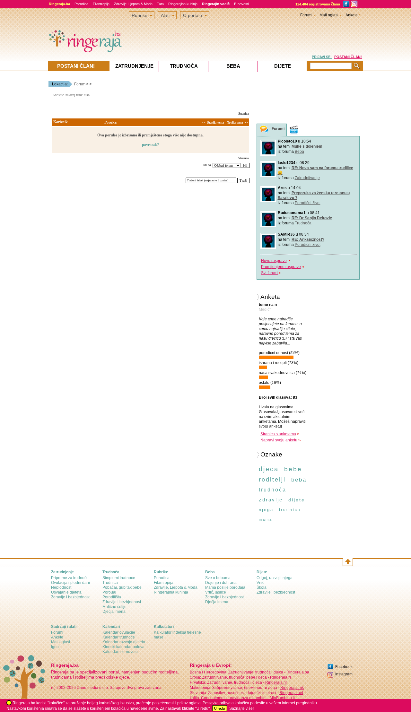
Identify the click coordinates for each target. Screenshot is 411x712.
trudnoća (272, 489)
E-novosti (241, 4)
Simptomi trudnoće (118, 578)
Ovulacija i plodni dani (70, 582)
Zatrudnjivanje (307, 178)
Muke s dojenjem (307, 146)
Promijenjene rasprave (281, 267)
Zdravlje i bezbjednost (70, 597)
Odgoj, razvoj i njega (275, 578)
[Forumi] (264, 130)
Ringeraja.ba (297, 672)
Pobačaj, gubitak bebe (122, 587)
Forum (79, 84)
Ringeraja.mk (292, 687)
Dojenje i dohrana (221, 582)
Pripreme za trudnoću (70, 578)
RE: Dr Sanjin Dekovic (312, 218)
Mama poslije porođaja (225, 587)
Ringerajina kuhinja (182, 4)
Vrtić (260, 582)
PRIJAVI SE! (322, 57)
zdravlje (271, 499)
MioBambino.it (282, 698)
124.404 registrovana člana (317, 4)
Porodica (81, 4)
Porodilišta (111, 597)
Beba (299, 151)
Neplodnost (61, 587)
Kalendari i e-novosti (120, 651)
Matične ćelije (114, 606)
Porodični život (307, 203)
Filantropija (101, 4)
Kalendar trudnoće (118, 637)
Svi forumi (269, 273)
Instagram (344, 674)
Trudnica (110, 582)
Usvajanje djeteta (66, 592)
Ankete (351, 15)
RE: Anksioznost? (308, 239)
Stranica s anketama (278, 434)
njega (266, 509)
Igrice (56, 647)
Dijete (282, 66)
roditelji (272, 479)
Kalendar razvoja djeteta (123, 642)
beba (299, 480)
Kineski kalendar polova (123, 647)
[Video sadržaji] (293, 129)
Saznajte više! (241, 708)
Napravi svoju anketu (278, 440)
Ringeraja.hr (276, 682)
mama (265, 519)
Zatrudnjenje (134, 66)
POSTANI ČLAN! (348, 57)
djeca (269, 469)
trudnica (290, 510)
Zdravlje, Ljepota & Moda (133, 4)
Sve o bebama (218, 578)
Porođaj (109, 592)
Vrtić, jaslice (215, 592)
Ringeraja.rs (281, 677)
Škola (262, 587)
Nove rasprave (274, 260)
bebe (293, 469)
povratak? (150, 145)
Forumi (306, 15)
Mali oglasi (328, 15)
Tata (160, 4)
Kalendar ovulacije (118, 632)
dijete (296, 499)
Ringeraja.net (291, 692)
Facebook (344, 666)
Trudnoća (303, 223)
